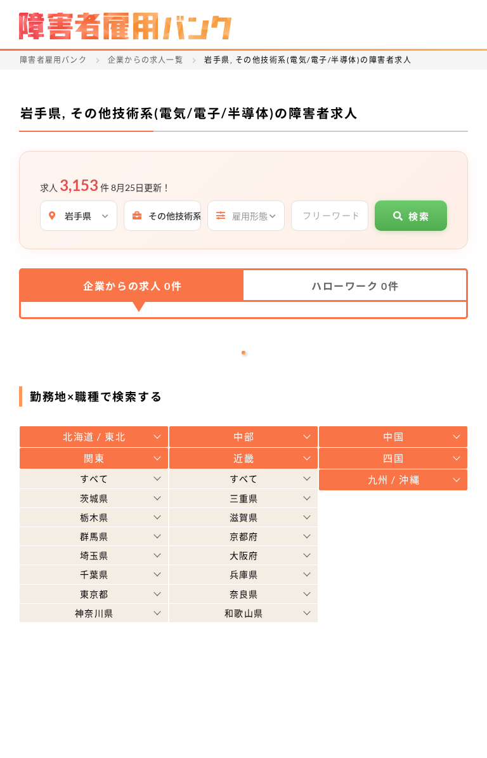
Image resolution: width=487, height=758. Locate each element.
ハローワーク (355, 286)
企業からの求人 (132, 286)
